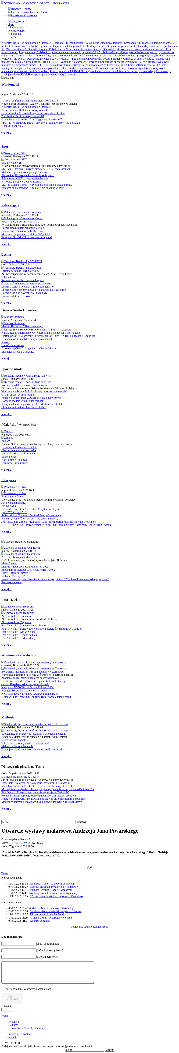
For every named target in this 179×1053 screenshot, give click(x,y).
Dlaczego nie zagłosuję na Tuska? (20, 776)
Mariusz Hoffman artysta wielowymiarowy (54, 886)
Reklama (13, 1024)
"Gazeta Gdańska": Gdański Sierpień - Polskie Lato (30, 100)
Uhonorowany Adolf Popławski (47, 914)
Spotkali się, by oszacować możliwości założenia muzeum (33, 733)
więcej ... (6, 132)
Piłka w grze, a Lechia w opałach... (20, 221)
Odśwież (6, 1006)
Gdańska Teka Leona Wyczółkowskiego (52, 908)
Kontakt (12, 1037)
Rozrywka (8, 480)
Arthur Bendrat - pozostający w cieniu (51, 917)
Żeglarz (5, 440)
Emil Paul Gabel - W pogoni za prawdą (52, 883)
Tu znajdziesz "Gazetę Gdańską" (26, 1028)
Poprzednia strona (81, 926)
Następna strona (99, 926)
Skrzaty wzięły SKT (12, 162)
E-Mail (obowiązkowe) (50, 950)
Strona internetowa (47, 956)
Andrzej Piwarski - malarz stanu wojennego (54, 893)
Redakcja (13, 1021)
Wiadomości (10, 84)
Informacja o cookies (19, 1033)
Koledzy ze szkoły (40, 920)
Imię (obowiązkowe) (48, 943)
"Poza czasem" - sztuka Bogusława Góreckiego (56, 896)
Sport (5, 146)
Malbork (7, 717)
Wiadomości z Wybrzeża (18, 655)
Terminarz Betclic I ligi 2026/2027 (20, 270)
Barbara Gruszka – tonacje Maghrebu (51, 889)
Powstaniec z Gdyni (12, 496)
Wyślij (4, 1015)
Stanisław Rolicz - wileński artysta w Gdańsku (55, 911)
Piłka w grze (10, 205)
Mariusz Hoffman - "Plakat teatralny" (22, 326)
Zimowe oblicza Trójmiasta (16, 616)
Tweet (4, 873)
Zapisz (109, 1049)
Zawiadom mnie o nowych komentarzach (28, 988)
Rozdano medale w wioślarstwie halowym (24, 385)
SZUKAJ (81, 822)
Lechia (6, 254)
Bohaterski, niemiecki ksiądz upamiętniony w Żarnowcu (32, 671)
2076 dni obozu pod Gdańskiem (19, 557)
